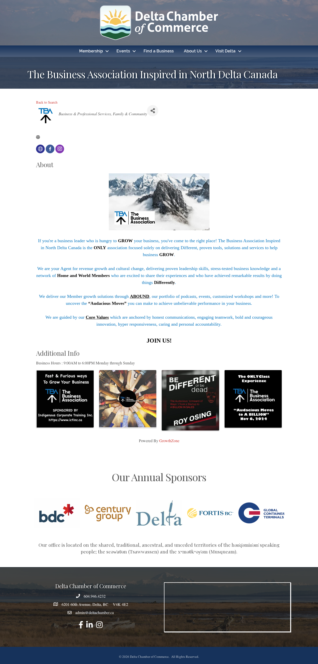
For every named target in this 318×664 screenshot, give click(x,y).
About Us (193, 51)
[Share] (152, 110)
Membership (91, 51)
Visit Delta (225, 51)
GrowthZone (169, 440)
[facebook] (50, 149)
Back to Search (46, 102)
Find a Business (159, 51)
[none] (40, 149)
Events (123, 51)
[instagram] (59, 149)
